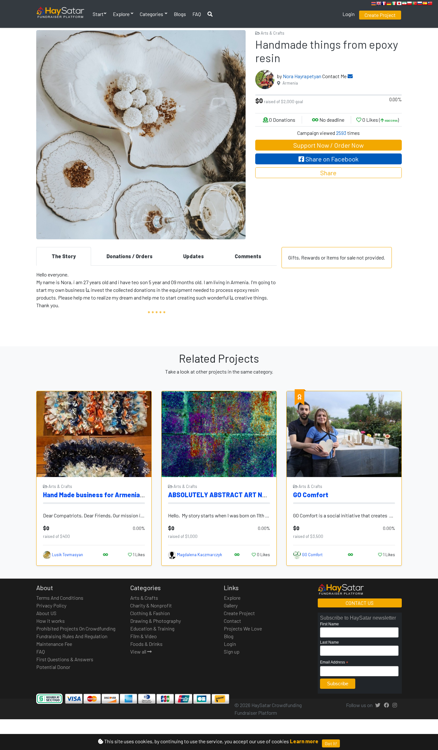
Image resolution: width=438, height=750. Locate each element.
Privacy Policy (51, 605)
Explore (122, 14)
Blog (228, 636)
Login (348, 14)
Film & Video (143, 636)
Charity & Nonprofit (151, 605)
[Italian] (394, 4)
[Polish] (409, 4)
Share (328, 173)
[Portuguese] (414, 4)
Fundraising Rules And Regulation (71, 636)
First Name (329, 624)
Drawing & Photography (155, 621)
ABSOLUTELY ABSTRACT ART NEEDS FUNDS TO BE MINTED (254, 495)
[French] (383, 4)
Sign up (232, 651)
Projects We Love (243, 628)
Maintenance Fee (54, 644)
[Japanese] (399, 4)
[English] (378, 4)
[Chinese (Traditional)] (430, 4)
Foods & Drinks (146, 644)
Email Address (334, 662)
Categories (152, 14)
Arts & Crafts (272, 33)
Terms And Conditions (59, 598)
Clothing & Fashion (150, 613)
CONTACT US (360, 603)
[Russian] (419, 4)
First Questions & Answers (64, 659)
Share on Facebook (331, 159)
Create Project (380, 15)
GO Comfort (310, 495)
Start (98, 14)
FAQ (196, 14)
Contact (232, 621)
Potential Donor (53, 667)
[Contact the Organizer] (350, 76)
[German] (389, 4)
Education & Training (152, 628)
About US (46, 613)
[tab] (63, 256)
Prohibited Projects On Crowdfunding (75, 628)
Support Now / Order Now (328, 145)
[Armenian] (373, 4)
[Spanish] (424, 4)
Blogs (180, 14)
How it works (50, 621)
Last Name (329, 642)
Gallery (231, 605)
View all (138, 651)
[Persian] (404, 4)
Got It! (331, 743)
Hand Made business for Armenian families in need (117, 495)
